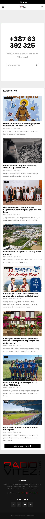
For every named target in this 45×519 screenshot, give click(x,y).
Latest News (10, 90)
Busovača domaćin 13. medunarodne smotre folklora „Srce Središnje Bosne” (21, 295)
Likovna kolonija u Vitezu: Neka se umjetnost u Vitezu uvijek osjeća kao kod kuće (22, 209)
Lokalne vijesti (9, 97)
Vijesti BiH (8, 139)
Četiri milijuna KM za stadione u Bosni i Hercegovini (21, 428)
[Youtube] (24, 504)
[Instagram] (19, 504)
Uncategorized (9, 312)
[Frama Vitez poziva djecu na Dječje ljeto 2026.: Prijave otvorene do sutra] (22, 108)
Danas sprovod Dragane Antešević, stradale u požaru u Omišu (19, 166)
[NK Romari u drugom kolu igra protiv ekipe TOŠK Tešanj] (22, 368)
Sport (6, 357)
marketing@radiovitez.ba (28, 493)
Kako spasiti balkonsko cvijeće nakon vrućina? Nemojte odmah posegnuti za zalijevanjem (21, 340)
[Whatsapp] (30, 504)
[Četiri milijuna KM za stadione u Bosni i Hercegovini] (22, 412)
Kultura (7, 181)
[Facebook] (13, 504)
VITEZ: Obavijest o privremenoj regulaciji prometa (22, 253)
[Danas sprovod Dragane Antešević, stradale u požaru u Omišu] (22, 151)
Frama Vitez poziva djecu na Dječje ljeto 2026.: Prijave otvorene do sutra (21, 124)
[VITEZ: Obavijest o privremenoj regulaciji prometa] (22, 237)
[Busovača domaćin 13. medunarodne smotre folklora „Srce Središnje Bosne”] (22, 279)
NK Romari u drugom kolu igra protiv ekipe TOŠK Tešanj (20, 383)
